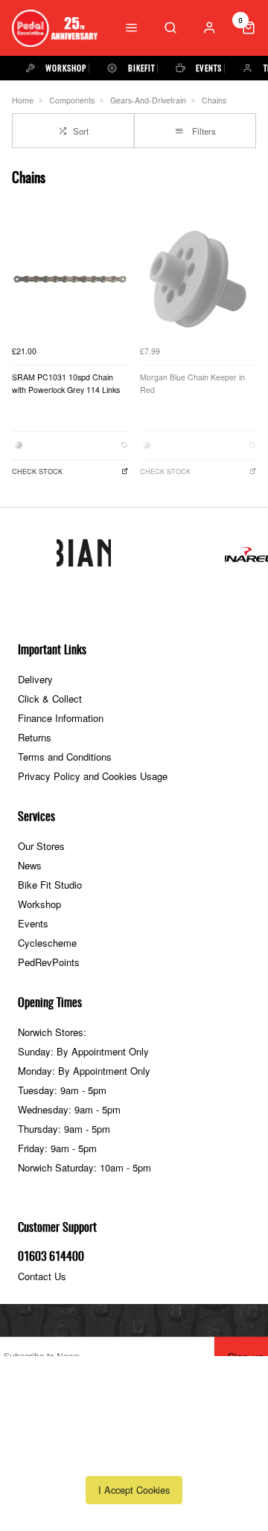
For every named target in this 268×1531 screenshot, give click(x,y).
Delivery (35, 679)
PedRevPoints (49, 962)
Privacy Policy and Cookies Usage (93, 776)
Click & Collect (50, 698)
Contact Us (42, 1276)
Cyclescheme (47, 943)
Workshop (39, 904)
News (30, 865)
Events (33, 923)
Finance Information (60, 718)
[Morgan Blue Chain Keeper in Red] (198, 279)
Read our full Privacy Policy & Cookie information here (134, 1456)
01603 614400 (51, 1257)
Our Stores (41, 846)
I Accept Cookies (134, 1490)
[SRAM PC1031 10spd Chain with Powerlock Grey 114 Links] (70, 279)
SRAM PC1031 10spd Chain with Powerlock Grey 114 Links (66, 383)
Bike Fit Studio (50, 885)
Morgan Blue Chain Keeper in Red (192, 383)
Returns (34, 737)
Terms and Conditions (65, 756)
